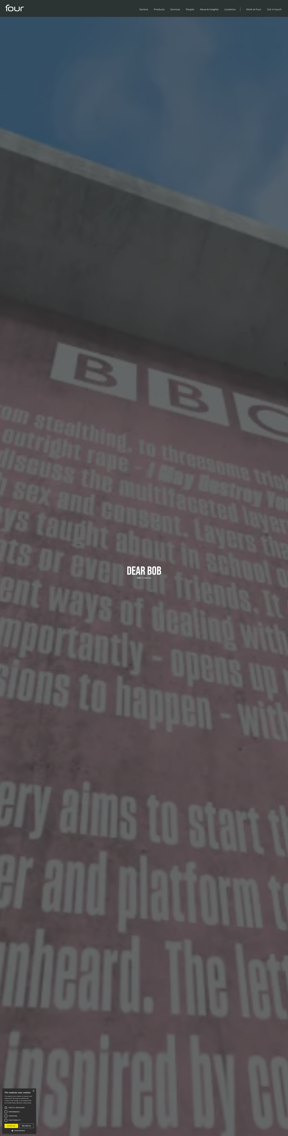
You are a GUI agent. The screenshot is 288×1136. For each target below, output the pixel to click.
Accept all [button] (11, 1126)
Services (175, 9)
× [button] (33, 1091)
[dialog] (19, 1111)
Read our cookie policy (24, 1103)
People (190, 9)
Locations (230, 9)
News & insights (209, 9)
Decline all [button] (26, 1126)
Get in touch (274, 9)
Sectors (143, 9)
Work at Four (253, 9)
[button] (19, 1130)
